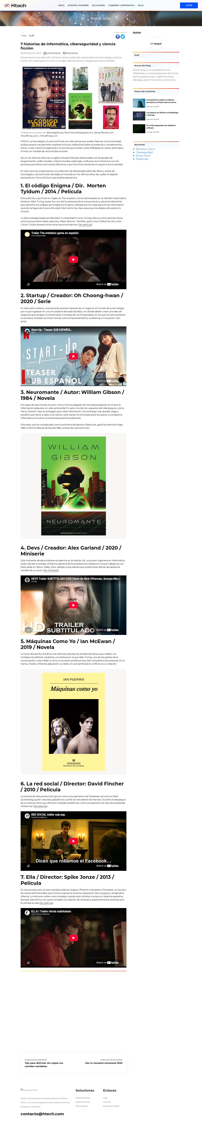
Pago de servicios (83, 1102)
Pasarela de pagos (83, 1098)
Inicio (61, 5)
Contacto (107, 1102)
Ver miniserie (51, 570)
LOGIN (189, 5)
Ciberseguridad (144, 152)
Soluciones (98, 5)
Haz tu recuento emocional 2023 (103, 1063)
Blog (141, 5)
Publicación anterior (36, 1060)
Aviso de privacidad (111, 1106)
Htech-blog (101, 18)
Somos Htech (143, 155)
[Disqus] (73, 1012)
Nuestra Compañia (78, 5)
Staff (31, 35)
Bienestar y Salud (145, 149)
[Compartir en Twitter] (123, 36)
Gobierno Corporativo (121, 5)
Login (105, 1098)
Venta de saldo (82, 1106)
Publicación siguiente (111, 1060)
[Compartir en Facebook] (118, 36)
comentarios (53, 53)
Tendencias (142, 159)
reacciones (72, 53)
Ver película (85, 224)
